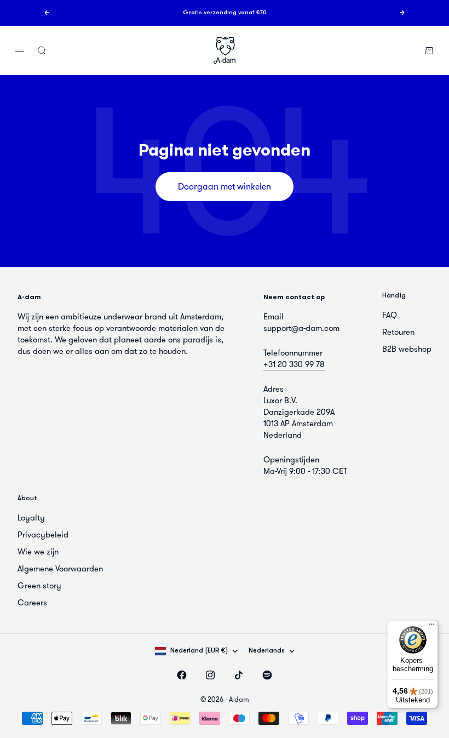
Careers (32, 603)
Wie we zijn (38, 552)
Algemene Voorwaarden (60, 569)
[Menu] (431, 626)
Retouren (398, 332)
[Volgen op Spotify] (267, 675)
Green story (39, 586)
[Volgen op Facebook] (181, 675)
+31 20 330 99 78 (294, 364)
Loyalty (31, 518)
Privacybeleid (43, 535)
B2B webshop (406, 349)
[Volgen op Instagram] (210, 675)
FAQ (389, 315)
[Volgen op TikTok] (238, 675)
